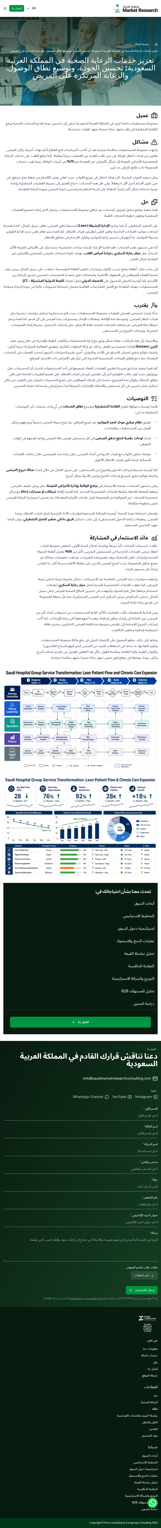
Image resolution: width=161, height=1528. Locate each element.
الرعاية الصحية (149, 1402)
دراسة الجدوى (150, 1509)
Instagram (143, 1096)
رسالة (153, 1233)
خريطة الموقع (150, 1375)
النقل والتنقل (150, 1422)
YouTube (119, 1096)
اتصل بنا (17, 8)
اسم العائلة (151, 1126)
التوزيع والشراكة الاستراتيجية (141, 1496)
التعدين (153, 1429)
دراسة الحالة (142, 44)
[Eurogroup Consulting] (135, 8)
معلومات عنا (150, 1349)
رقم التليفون (150, 1197)
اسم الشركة (150, 1144)
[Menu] (5, 8)
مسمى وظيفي (149, 1162)
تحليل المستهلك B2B (145, 1502)
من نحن (152, 1340)
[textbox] (80, 1248)
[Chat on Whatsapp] (153, 1503)
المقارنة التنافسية (147, 1489)
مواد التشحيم (150, 1436)
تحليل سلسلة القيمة (146, 1482)
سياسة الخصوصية (94, 1298)
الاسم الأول (150, 1109)
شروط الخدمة (76, 1298)
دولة (154, 1180)
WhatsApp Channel (88, 1096)
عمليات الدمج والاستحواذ (143, 1476)
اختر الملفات (141, 1275)
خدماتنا (153, 1447)
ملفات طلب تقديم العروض (142, 1267)
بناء (156, 1396)
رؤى (155, 1362)
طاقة (155, 1409)
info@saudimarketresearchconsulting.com (117, 1078)
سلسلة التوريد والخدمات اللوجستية (137, 1416)
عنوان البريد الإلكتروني (144, 1215)
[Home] (156, 44)
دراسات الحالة (149, 1355)
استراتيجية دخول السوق (143, 1469)
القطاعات (151, 1387)
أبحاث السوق (150, 1456)
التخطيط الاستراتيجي (145, 1462)
